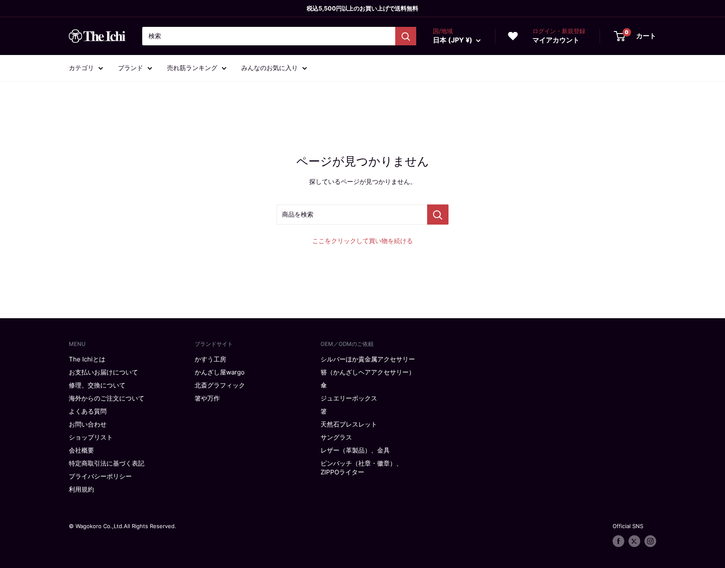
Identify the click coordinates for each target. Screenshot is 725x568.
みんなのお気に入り (269, 68)
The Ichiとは (87, 359)
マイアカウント (555, 40)
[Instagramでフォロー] (650, 541)
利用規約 (81, 489)
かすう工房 (210, 359)
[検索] (405, 36)
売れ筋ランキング (192, 68)
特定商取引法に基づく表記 (106, 463)
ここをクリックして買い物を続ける (362, 241)
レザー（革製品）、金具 (355, 450)
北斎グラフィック (220, 385)
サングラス (336, 437)
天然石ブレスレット (349, 424)
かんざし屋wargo (220, 372)
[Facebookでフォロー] (618, 541)
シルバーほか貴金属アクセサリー (368, 359)
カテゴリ (81, 68)
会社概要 (81, 450)
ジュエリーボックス (349, 398)
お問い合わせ (88, 424)
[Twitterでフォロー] (634, 541)
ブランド (130, 68)
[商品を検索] (438, 214)
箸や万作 (207, 398)
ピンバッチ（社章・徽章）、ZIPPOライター (361, 467)
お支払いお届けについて (103, 372)
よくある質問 (88, 411)
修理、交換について (97, 385)
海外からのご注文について (106, 398)
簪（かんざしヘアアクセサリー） (368, 372)
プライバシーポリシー (100, 476)
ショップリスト (91, 437)
